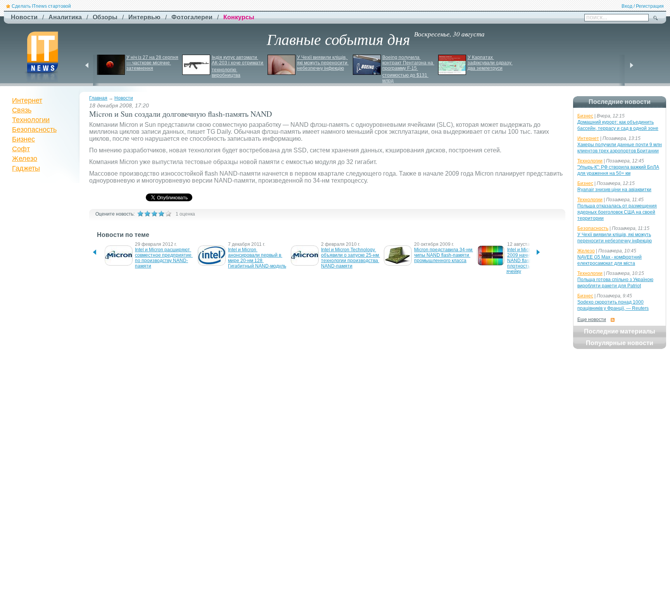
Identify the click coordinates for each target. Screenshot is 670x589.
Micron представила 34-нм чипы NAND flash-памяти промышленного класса (443, 255)
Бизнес (23, 139)
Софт (21, 149)
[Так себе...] (154, 214)
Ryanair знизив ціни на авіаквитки (614, 189)
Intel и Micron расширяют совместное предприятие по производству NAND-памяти (164, 258)
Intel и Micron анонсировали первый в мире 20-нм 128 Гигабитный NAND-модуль (257, 258)
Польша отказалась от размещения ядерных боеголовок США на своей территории (617, 212)
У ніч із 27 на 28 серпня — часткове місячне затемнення (153, 63)
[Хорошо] (161, 214)
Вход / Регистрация (643, 6)
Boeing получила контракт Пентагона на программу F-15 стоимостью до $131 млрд (408, 69)
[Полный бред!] (140, 214)
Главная (98, 98)
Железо (24, 158)
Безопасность (34, 129)
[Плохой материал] (147, 214)
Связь (21, 110)
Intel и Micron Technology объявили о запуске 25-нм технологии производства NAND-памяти (350, 258)
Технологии (31, 120)
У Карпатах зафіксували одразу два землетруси (490, 63)
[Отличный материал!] (168, 214)
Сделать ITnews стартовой (41, 6)
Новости (123, 98)
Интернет (27, 100)
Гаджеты (26, 168)
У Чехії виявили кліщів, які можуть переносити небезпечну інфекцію (323, 63)
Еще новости (591, 319)
